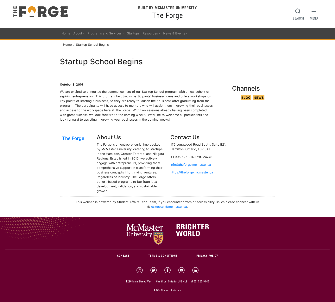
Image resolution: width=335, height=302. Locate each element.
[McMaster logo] (167, 243)
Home (67, 44)
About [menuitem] (77, 33)
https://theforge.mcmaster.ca (191, 172)
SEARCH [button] (298, 18)
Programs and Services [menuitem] (105, 33)
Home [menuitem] (65, 33)
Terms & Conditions (163, 255)
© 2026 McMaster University (167, 290)
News (259, 98)
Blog (246, 98)
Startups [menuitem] (133, 33)
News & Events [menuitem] (174, 33)
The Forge (167, 15)
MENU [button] (314, 18)
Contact (123, 255)
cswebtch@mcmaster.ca (169, 206)
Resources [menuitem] (150, 33)
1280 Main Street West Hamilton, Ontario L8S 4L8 (156, 281)
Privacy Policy (207, 255)
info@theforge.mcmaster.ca (190, 164)
